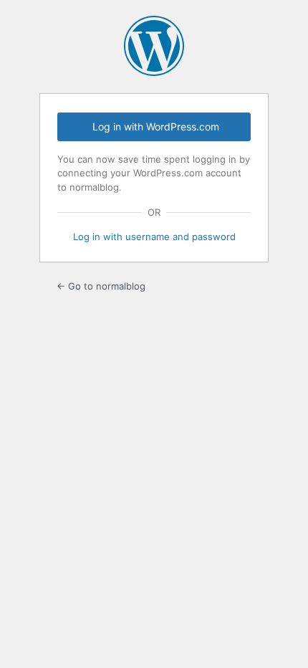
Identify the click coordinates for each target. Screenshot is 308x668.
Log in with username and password (154, 236)
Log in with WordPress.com (155, 126)
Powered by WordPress (154, 46)
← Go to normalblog (101, 286)
